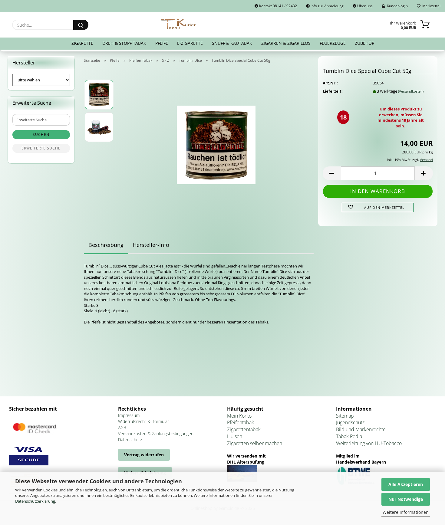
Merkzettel (430, 5)
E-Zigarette (190, 43)
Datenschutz (130, 439)
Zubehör (364, 43)
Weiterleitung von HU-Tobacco (369, 443)
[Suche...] (80, 25)
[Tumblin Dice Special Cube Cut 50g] (216, 143)
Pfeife (161, 43)
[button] (332, 173)
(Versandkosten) (411, 91)
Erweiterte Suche (41, 148)
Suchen (41, 134)
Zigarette (82, 43)
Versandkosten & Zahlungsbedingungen (155, 433)
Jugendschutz (350, 422)
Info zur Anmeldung (327, 5)
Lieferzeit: (333, 91)
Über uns (364, 5)
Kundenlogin (396, 5)
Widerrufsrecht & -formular (143, 421)
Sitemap (345, 415)
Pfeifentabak (240, 422)
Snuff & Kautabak (232, 43)
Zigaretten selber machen (254, 443)
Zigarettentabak (244, 429)
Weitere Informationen (406, 512)
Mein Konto (239, 415)
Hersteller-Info (151, 244)
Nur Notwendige (405, 499)
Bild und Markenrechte (361, 429)
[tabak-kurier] (178, 24)
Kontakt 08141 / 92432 (277, 5)
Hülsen (234, 436)
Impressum (129, 415)
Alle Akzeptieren (405, 484)
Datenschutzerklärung (35, 501)
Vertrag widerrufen (144, 455)
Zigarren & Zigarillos (286, 43)
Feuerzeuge (333, 43)
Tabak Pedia (349, 436)
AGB (122, 427)
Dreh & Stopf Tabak (124, 43)
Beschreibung (106, 244)
